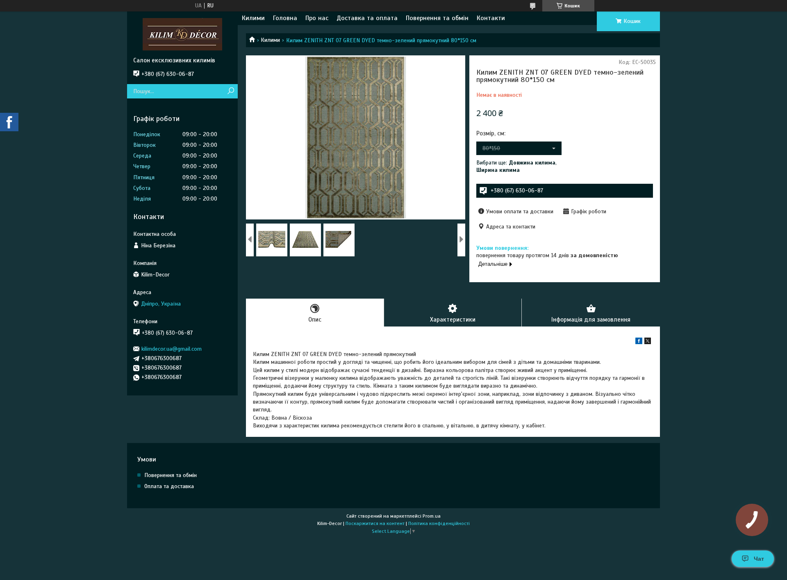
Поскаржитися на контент (375, 523)
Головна (285, 18)
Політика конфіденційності (439, 523)
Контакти (491, 18)
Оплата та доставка (169, 486)
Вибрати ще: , (516, 166)
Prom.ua (432, 516)
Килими (253, 18)
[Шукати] (230, 91)
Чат (759, 558)
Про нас (316, 18)
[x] (647, 342)
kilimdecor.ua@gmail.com (171, 348)
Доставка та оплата (367, 18)
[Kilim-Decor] (182, 34)
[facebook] (638, 342)
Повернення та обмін (437, 18)
